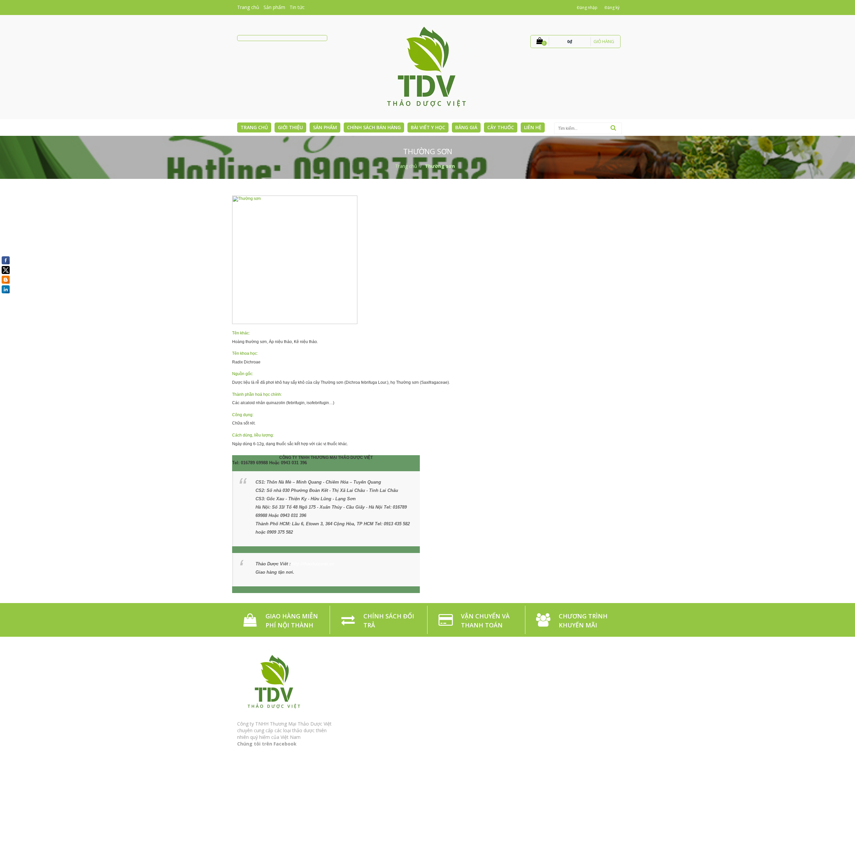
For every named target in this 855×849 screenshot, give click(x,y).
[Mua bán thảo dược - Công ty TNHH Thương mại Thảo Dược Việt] (427, 66)
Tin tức (297, 7)
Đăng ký (612, 7)
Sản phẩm (274, 7)
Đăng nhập (587, 7)
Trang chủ (248, 7)
